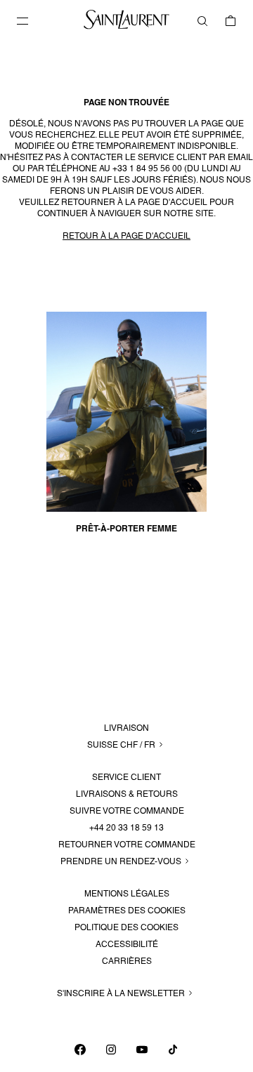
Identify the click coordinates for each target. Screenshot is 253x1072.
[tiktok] (172, 1049)
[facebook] (80, 1049)
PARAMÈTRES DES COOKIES (127, 910)
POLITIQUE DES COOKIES (126, 927)
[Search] (202, 21)
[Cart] (230, 21)
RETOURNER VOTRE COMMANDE (126, 844)
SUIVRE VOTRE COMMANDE (127, 811)
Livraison (126, 728)
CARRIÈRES (127, 961)
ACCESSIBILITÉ (127, 944)
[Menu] (22, 21)
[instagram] (111, 1049)
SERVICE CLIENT (126, 777)
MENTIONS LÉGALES (126, 894)
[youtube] (142, 1049)
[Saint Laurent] (126, 27)
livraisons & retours (127, 794)
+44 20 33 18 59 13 (126, 828)
